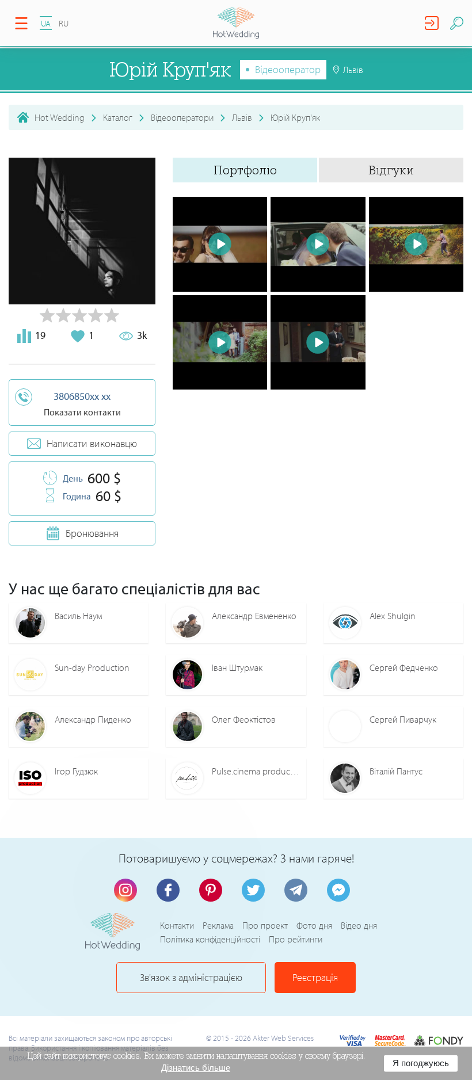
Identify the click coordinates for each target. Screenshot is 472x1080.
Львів (242, 117)
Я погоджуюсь (421, 1063)
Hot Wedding (60, 117)
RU (63, 23)
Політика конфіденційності (210, 939)
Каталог (117, 117)
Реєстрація (315, 977)
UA (46, 23)
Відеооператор (288, 69)
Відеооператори (182, 117)
